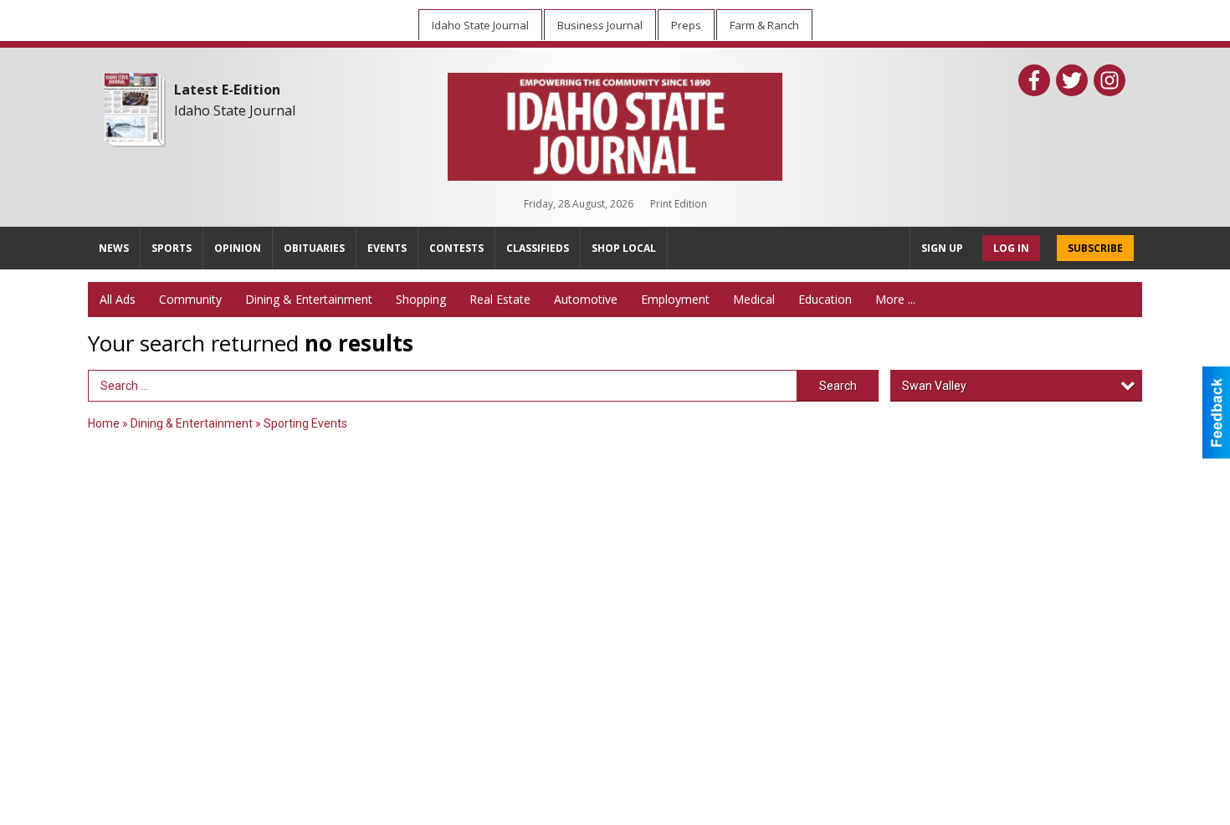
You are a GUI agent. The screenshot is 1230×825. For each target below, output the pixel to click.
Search (838, 385)
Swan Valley (934, 385)
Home (104, 423)
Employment (675, 299)
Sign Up (942, 248)
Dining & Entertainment (308, 299)
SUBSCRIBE (1095, 248)
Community (190, 299)
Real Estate (499, 299)
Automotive (586, 299)
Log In (1011, 248)
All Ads (118, 299)
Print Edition (678, 204)
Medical (754, 299)
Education (825, 299)
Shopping (421, 299)
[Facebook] (1034, 80)
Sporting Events (305, 423)
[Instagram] (1109, 80)
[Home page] (615, 123)
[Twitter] (1072, 80)
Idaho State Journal (234, 110)
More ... (895, 299)
